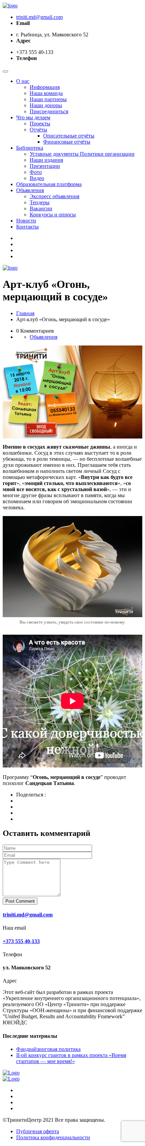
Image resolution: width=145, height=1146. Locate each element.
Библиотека (29, 148)
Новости (26, 220)
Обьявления (30, 190)
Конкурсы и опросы (53, 214)
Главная (25, 313)
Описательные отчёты (68, 136)
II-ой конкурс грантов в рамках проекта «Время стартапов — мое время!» (71, 1058)
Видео (37, 178)
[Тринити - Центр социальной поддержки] (10, 5)
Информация (45, 87)
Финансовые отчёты (66, 142)
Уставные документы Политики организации (82, 154)
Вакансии (41, 208)
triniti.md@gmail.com (39, 17)
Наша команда (46, 93)
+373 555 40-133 (21, 941)
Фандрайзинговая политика (48, 1049)
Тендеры (40, 202)
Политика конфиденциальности (53, 1137)
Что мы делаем (33, 117)
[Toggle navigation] (5, 71)
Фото (36, 172)
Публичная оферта (37, 1131)
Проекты (40, 123)
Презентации (45, 166)
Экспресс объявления (54, 196)
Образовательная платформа (49, 184)
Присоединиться (49, 111)
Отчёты (38, 129)
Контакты (27, 227)
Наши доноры (46, 105)
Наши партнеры (48, 99)
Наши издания (46, 160)
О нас (22, 81)
